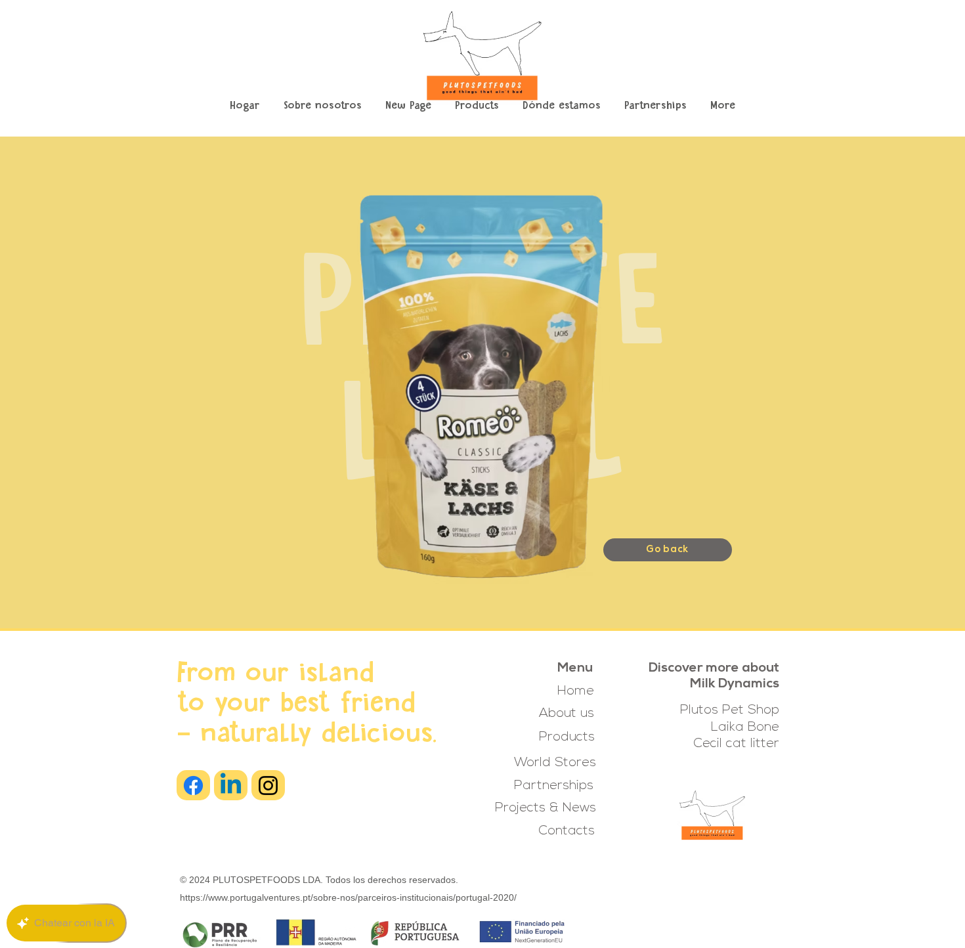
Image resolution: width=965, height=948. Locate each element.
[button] (477, 106)
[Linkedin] (231, 785)
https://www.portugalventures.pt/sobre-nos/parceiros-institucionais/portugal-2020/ (348, 897)
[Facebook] (193, 785)
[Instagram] (268, 785)
